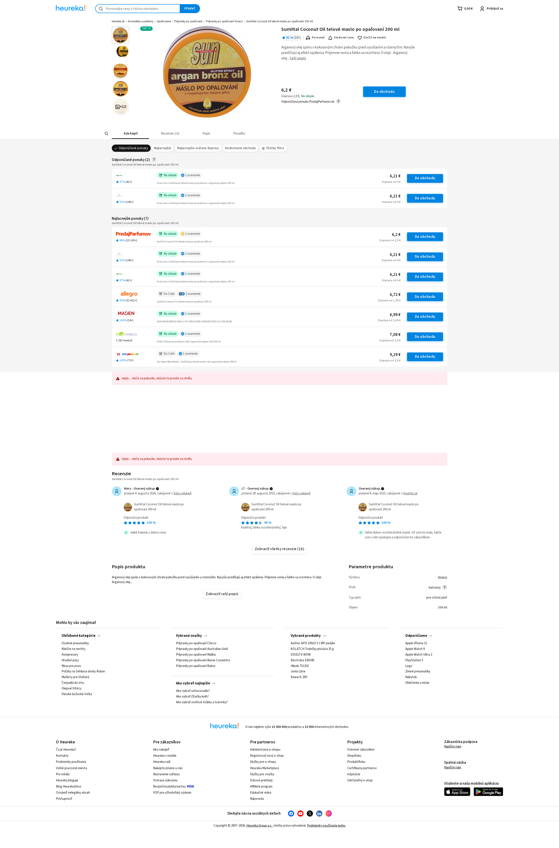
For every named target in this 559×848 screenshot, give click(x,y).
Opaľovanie (164, 21)
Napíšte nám (452, 746)
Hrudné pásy (70, 660)
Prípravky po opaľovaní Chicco (196, 643)
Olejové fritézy (71, 688)
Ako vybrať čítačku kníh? (192, 696)
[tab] (130, 133)
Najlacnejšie (162, 148)
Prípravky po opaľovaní (188, 21)
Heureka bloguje (67, 780)
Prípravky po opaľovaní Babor (196, 666)
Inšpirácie (353, 774)
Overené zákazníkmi (360, 749)
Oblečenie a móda (417, 683)
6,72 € (395, 295)
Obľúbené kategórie (78, 635)
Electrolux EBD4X (302, 660)
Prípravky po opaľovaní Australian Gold (202, 649)
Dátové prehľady (261, 780)
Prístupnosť (64, 798)
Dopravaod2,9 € (390, 240)
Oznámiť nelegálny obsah (73, 792)
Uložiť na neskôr (374, 38)
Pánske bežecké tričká (77, 694)
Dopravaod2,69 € (389, 320)
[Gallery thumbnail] (120, 35)
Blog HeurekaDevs (68, 786)
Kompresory (70, 655)
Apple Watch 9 (415, 649)
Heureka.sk (118, 21)
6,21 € (395, 176)
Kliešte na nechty (73, 649)
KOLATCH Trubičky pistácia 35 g (312, 649)
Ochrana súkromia (165, 780)
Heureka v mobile (164, 755)
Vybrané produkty (306, 635)
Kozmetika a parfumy (140, 21)
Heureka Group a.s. (259, 825)
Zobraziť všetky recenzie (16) (279, 549)
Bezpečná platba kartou (169, 786)
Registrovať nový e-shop (267, 755)
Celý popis (298, 58)
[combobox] (137, 8)
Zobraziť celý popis (222, 594)
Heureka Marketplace (264, 768)
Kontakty (62, 755)
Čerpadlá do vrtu (73, 683)
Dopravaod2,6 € (390, 340)
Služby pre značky (262, 774)
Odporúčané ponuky (133, 148)
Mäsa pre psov (71, 666)
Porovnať (318, 38)
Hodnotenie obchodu (240, 148)
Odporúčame (416, 635)
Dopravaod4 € (391, 182)
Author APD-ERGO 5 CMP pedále (313, 643)
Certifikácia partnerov (362, 768)
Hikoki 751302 (300, 666)
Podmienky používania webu (326, 825)
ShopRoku (354, 755)
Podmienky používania (71, 762)
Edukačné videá (260, 792)
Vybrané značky (189, 635)
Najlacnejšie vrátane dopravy (198, 148)
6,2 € (396, 235)
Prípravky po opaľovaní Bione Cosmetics (203, 660)
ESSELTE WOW (301, 655)
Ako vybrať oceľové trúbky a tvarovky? (202, 702)
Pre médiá (62, 774)
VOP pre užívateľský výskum (172, 792)
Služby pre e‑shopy (263, 762)
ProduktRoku (356, 762)
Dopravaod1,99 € (389, 300)
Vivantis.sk (410, 493)
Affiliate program (261, 786)
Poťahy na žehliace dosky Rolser (83, 672)
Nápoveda (257, 798)
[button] (130, 133)
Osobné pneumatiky (75, 643)
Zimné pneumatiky (417, 672)
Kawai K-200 (299, 677)
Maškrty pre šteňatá (75, 677)
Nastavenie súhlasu (166, 774)
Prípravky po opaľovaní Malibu (196, 655)
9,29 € (395, 355)
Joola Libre (298, 672)
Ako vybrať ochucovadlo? (193, 691)
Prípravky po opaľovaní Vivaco (224, 21)
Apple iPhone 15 (416, 643)
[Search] (107, 134)
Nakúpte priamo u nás (168, 768)
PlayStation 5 (414, 660)
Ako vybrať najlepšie (193, 683)
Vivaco (442, 577)
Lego (408, 666)
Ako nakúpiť (161, 749)
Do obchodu (425, 178)
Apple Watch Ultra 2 (418, 655)
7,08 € (395, 335)
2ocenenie (193, 294)
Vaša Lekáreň (182, 493)
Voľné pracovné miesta (71, 768)
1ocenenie (192, 175)
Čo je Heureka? (66, 749)
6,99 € (395, 315)
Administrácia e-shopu (265, 749)
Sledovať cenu (344, 38)
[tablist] (247, 133)
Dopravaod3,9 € (390, 361)
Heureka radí (161, 762)
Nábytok (411, 677)
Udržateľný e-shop (360, 780)
